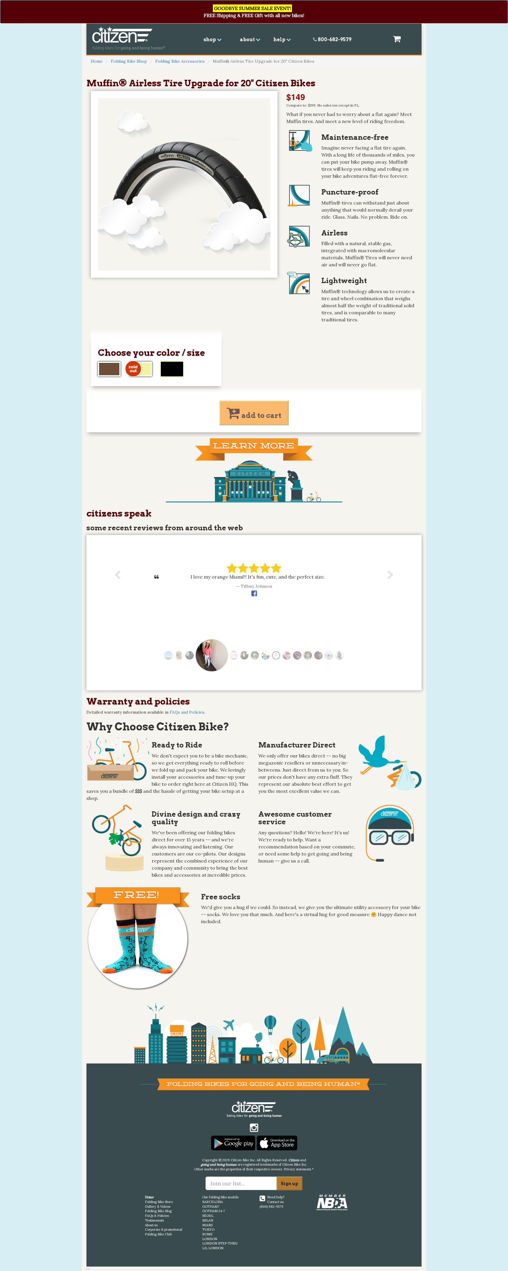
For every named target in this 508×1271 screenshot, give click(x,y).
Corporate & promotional (163, 1229)
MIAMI (207, 1225)
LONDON (209, 1239)
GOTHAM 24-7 (213, 1211)
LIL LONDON (212, 1248)
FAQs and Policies (187, 712)
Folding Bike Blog (158, 1211)
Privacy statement (297, 1169)
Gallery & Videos (157, 1206)
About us (151, 1225)
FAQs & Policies (157, 1216)
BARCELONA (212, 1202)
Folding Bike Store (159, 1202)
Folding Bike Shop (129, 61)
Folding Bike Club (158, 1234)
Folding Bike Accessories (180, 61)
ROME (207, 1234)
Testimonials (154, 1220)
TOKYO (208, 1229)
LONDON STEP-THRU (220, 1243)
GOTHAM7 (210, 1206)
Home (97, 61)
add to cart (260, 415)
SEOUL (207, 1216)
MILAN (207, 1220)
